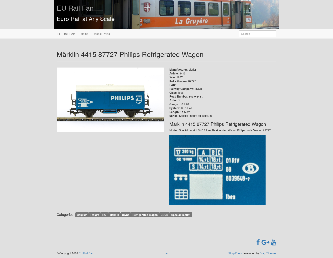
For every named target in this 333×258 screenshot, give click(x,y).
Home (84, 34)
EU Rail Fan (75, 8)
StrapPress (235, 253)
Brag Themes (268, 253)
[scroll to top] (166, 253)
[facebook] (259, 241)
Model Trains (102, 34)
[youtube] (273, 241)
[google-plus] (266, 241)
